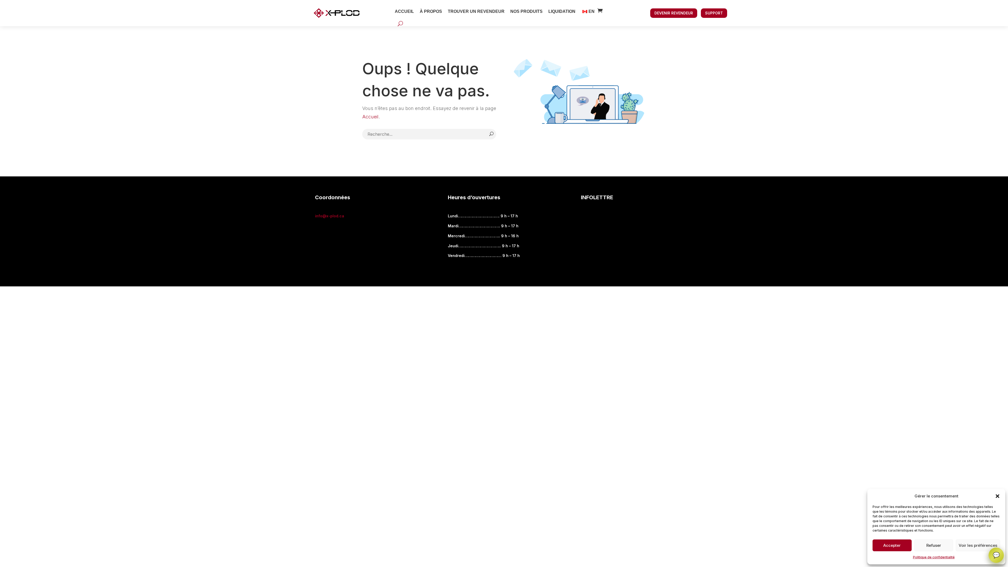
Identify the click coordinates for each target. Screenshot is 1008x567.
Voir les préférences (978, 545)
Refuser (933, 545)
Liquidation (561, 11)
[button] (997, 496)
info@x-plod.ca (329, 216)
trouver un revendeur (476, 11)
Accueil (404, 11)
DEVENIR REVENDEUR (673, 13)
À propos (431, 11)
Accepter (892, 545)
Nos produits (526, 11)
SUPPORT (714, 13)
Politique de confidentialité (934, 557)
